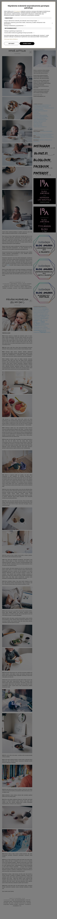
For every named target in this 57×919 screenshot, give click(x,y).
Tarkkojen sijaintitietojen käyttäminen (13, 31)
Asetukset (11, 43)
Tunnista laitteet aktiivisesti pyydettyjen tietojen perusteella (18, 32)
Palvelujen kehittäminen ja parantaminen (14, 25)
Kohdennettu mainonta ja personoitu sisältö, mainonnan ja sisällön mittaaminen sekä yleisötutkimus (24, 23)
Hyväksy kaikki (27, 43)
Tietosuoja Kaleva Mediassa (11, 39)
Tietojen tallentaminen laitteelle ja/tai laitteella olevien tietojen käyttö (20, 20)
